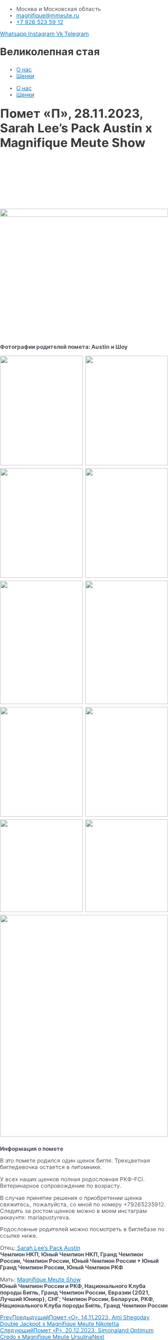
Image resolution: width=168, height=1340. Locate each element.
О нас (24, 69)
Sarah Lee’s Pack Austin (47, 1248)
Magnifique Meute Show (49, 1279)
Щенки (25, 76)
